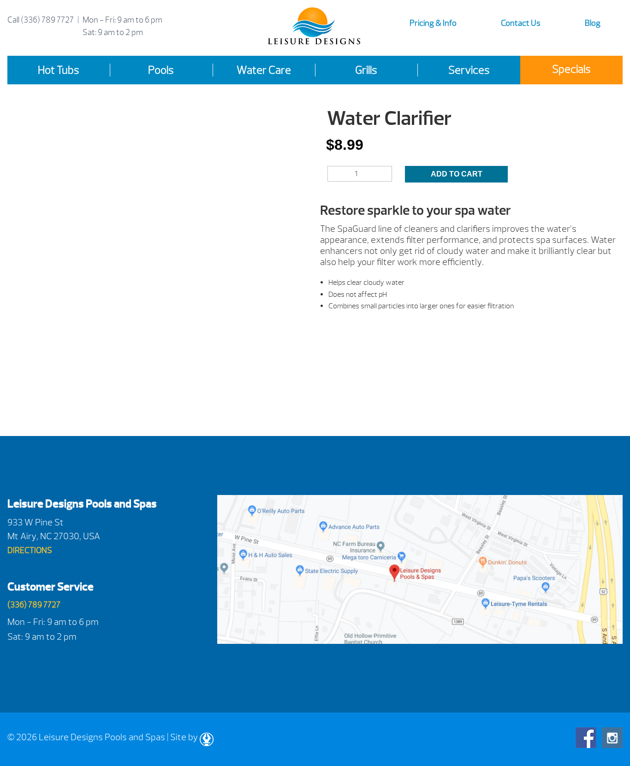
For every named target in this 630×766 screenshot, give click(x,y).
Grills (366, 70)
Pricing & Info (433, 23)
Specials (571, 69)
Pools (161, 70)
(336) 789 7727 (47, 20)
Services (469, 70)
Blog (592, 23)
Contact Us (521, 23)
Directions (29, 550)
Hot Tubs (58, 70)
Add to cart (456, 174)
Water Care (264, 70)
